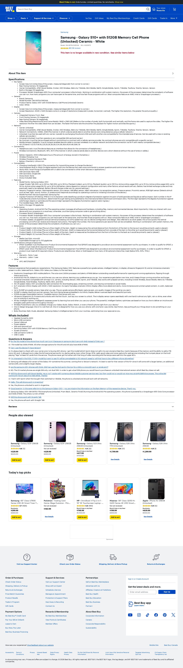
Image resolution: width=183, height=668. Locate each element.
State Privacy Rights (54, 653)
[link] (18, 449)
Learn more (139, 605)
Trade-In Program (12, 602)
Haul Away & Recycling (55, 602)
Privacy (32, 652)
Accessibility (9, 652)
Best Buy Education (93, 598)
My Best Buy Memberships (56, 616)
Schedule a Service (53, 590)
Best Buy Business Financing (16, 632)
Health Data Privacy (68, 653)
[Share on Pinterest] (165, 615)
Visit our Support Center (55, 582)
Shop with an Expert (54, 586)
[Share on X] (173, 615)
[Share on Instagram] (139, 615)
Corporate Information (95, 616)
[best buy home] (9, 9)
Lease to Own (10, 624)
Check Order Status (13, 582)
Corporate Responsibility (96, 624)
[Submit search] (148, 9)
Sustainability (91, 628)
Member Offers (51, 624)
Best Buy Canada (171, 645)
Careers (89, 620)
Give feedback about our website (40, 645)
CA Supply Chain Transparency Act (161, 653)
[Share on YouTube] (130, 615)
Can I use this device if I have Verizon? (26, 348)
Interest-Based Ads (42, 653)
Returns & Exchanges (13, 590)
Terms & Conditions (20, 653)
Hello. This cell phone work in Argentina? (27, 382)
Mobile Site (154, 645)
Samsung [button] (64, 32)
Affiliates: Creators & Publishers (98, 590)
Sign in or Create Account (138, 579)
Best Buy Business (93, 602)
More (173, 18)
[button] (11, 18)
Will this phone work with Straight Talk (26, 397)
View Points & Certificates (56, 620)
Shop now (119, 2)
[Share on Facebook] (156, 615)
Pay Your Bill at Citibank (14, 620)
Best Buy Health (92, 594)
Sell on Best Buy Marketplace (97, 582)
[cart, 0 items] (174, 9)
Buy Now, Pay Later (13, 628)
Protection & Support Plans (57, 598)
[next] (172, 442)
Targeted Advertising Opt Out (142, 653)
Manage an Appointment (56, 594)
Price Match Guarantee (14, 594)
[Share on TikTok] (147, 615)
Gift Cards (9, 606)
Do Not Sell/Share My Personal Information (88, 653)
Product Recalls (11, 598)
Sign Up (167, 592)
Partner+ (89, 606)
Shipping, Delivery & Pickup (16, 586)
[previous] (11, 499)
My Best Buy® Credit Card (15, 616)
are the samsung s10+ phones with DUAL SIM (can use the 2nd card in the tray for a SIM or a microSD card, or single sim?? (59, 367)
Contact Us (50, 606)
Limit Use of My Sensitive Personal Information (117, 653)
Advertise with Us (93, 586)
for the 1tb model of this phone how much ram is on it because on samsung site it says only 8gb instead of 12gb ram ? (57, 341)
